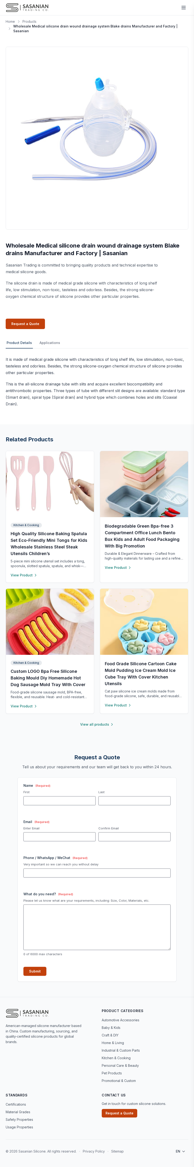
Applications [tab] (50, 343)
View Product (22, 575)
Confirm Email (108, 828)
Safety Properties (19, 1119)
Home (10, 21)
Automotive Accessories (120, 1020)
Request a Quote (25, 324)
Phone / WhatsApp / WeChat (55, 858)
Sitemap (117, 1151)
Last (101, 792)
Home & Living (113, 1043)
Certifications (16, 1104)
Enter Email (31, 828)
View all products (94, 724)
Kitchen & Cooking (26, 525)
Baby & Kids (111, 1028)
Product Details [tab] (19, 343)
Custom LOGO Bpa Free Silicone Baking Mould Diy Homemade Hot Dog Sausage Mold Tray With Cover (48, 678)
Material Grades (18, 1112)
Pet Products (112, 1073)
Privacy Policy (94, 1151)
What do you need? (48, 894)
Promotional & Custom (119, 1081)
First (26, 792)
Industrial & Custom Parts (121, 1050)
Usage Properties (19, 1127)
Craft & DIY (110, 1035)
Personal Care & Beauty (120, 1065)
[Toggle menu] (183, 7)
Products (29, 21)
